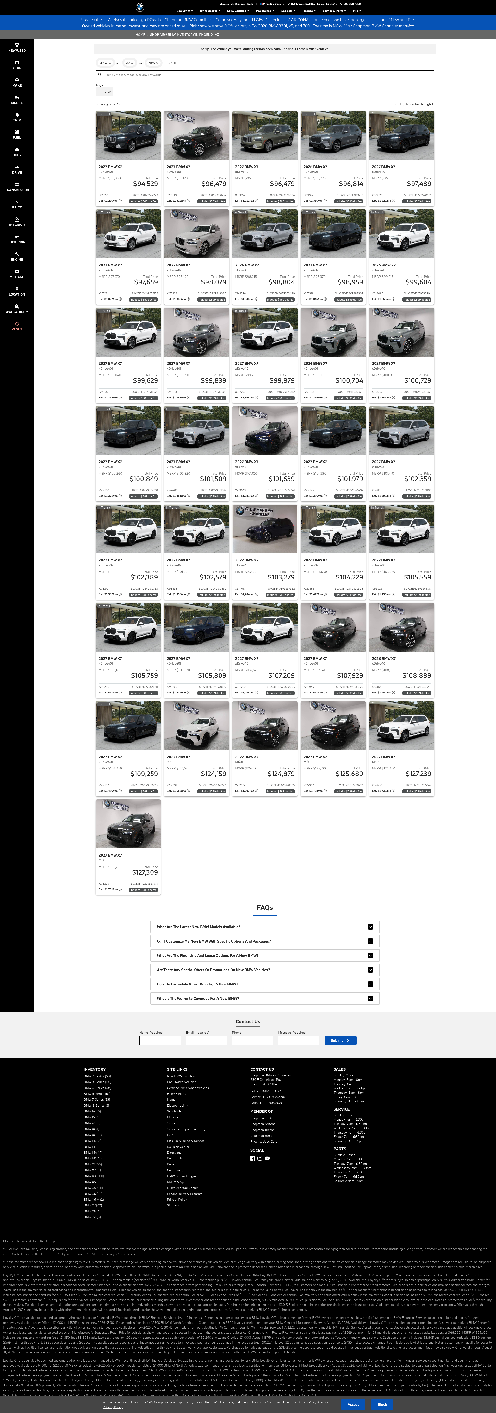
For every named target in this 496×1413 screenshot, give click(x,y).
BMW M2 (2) (92, 1141)
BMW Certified (236, 11)
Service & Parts (333, 11)
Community (175, 1170)
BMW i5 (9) (91, 1117)
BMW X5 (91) (93, 1182)
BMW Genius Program (183, 1176)
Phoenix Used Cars (263, 1141)
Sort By (399, 104)
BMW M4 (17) (93, 1152)
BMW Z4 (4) (92, 1217)
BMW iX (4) (91, 1129)
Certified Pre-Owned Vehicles (188, 1088)
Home (140, 35)
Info (355, 11)
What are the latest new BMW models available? (198, 927)
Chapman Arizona (263, 1124)
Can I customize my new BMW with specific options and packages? (214, 941)
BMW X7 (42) (93, 1205)
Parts (170, 1135)
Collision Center (178, 1147)
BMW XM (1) (92, 1211)
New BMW (183, 11)
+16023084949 (270, 1103)
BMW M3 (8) (93, 1147)
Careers (172, 1164)
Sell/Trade (174, 1111)
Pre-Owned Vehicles (181, 1082)
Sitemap (173, 1205)
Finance (307, 11)
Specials (286, 11)
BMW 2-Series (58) (97, 1076)
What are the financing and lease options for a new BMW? (208, 955)
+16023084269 (271, 1091)
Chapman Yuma (261, 1136)
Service (172, 1123)
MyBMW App (176, 1182)
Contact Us (175, 1158)
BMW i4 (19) (92, 1111)
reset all (170, 63)
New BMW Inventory (181, 1076)
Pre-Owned (263, 11)
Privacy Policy (177, 1199)
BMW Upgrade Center (182, 1188)
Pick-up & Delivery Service (186, 1141)
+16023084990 (274, 1097)
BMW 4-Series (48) (97, 1088)
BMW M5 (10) (93, 1158)
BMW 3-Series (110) (97, 1082)
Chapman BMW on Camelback (236, 3)
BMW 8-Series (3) (96, 1105)
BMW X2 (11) (92, 1170)
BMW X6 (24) (93, 1194)
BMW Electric (208, 11)
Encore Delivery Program (184, 1194)
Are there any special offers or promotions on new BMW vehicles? (213, 969)
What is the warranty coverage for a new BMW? (198, 998)
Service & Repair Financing (186, 1129)
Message (292, 1032)
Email (197, 1032)
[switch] (104, 91)
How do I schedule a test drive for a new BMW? (197, 984)
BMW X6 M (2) (94, 1199)
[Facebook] (253, 1158)
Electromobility (177, 1105)
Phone (236, 1032)
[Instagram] (260, 1158)
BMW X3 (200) (94, 1176)
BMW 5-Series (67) (97, 1094)
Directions (174, 1152)
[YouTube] (267, 1158)
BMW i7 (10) (92, 1123)
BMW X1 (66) (93, 1164)
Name (152, 1032)
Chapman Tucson (262, 1130)
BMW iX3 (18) (93, 1135)
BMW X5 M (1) (93, 1188)
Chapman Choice (262, 1118)
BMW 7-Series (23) (97, 1099)
